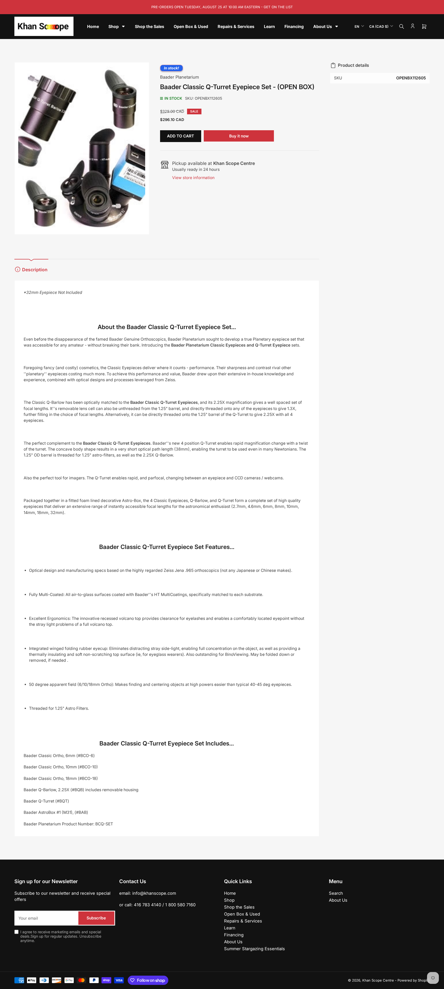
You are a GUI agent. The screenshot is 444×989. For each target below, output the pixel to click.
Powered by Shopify (413, 980)
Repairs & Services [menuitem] (236, 26)
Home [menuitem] (93, 26)
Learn (229, 927)
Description (35, 269)
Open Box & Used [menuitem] (191, 26)
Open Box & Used (242, 914)
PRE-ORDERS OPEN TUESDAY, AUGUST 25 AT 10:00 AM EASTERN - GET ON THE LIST (222, 7)
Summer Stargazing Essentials (254, 948)
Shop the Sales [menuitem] (149, 26)
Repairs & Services (243, 920)
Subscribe (96, 918)
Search (336, 893)
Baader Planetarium (179, 77)
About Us (233, 941)
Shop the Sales (239, 907)
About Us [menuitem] (322, 26)
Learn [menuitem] (269, 26)
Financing (234, 934)
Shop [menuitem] (113, 26)
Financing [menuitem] (294, 26)
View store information (193, 177)
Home (230, 893)
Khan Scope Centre (378, 980)
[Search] (401, 26)
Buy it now (239, 136)
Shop (229, 900)
